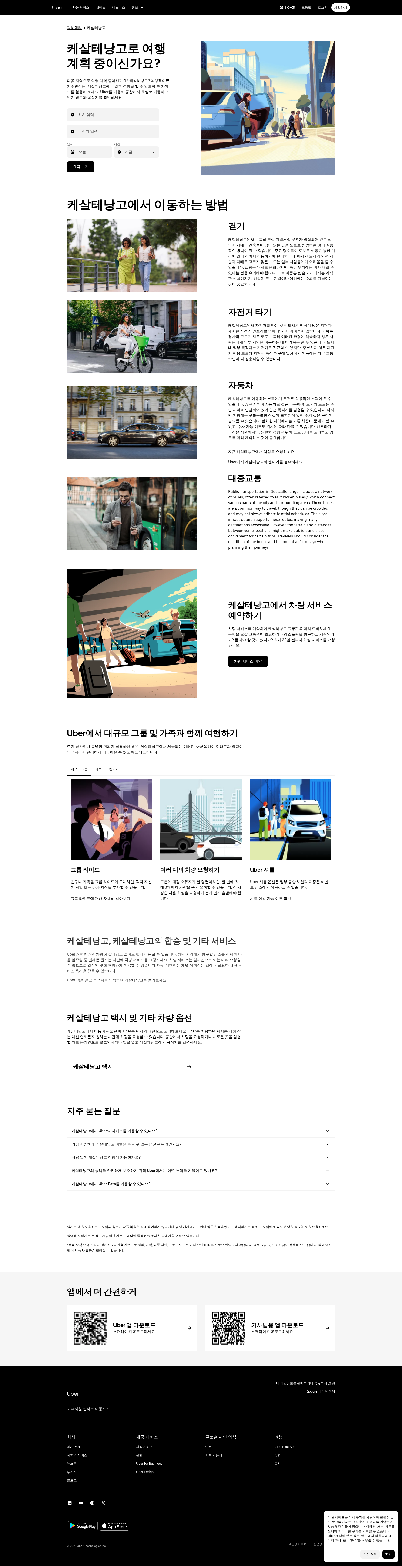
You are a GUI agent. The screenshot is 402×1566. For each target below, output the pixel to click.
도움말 (306, 7)
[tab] (126, 769)
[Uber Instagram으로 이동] (92, 1503)
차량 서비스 (80, 7)
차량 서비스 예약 (248, 661)
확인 (388, 1554)
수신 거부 (370, 1554)
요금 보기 (81, 167)
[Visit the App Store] (114, 1526)
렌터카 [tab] (114, 769)
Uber (58, 7)
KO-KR (290, 7)
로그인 (323, 7)
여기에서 (367, 1536)
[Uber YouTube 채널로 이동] (81, 1503)
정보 (135, 7)
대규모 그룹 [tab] (79, 769)
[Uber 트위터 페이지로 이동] (103, 1503)
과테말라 (74, 28)
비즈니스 (118, 7)
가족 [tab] (98, 769)
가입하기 (340, 7)
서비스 (101, 7)
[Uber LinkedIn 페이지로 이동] (69, 1503)
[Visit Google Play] (83, 1526)
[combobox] (78, 115)
